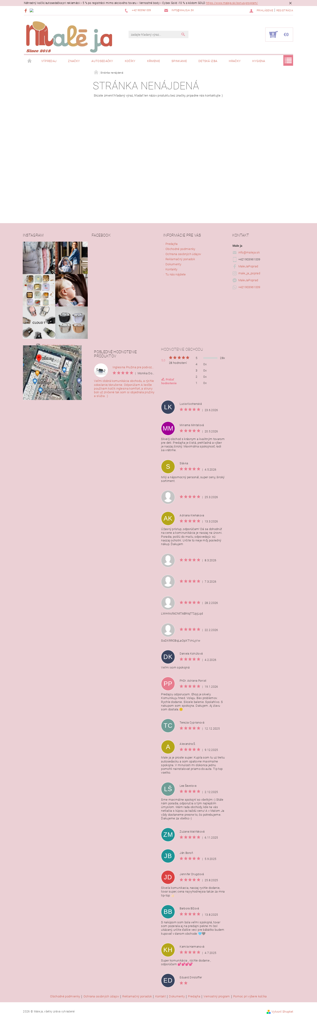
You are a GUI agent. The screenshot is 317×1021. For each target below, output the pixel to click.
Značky (74, 61)
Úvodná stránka (30, 61)
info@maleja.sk (249, 252)
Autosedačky (102, 61)
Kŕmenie (153, 61)
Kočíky (130, 61)
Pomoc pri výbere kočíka (250, 996)
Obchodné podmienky (180, 249)
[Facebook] (26, 10)
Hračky (235, 61)
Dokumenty (173, 264)
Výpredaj (49, 61)
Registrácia (284, 10)
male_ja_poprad (249, 273)
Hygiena (258, 61)
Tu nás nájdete (175, 274)
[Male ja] (69, 37)
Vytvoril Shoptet (282, 1011)
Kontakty (171, 269)
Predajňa (171, 244)
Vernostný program (217, 996)
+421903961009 (249, 287)
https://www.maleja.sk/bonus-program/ (232, 3)
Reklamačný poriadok (180, 259)
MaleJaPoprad (248, 266)
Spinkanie (179, 61)
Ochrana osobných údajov (183, 254)
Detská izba (207, 61)
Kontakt (160, 996)
